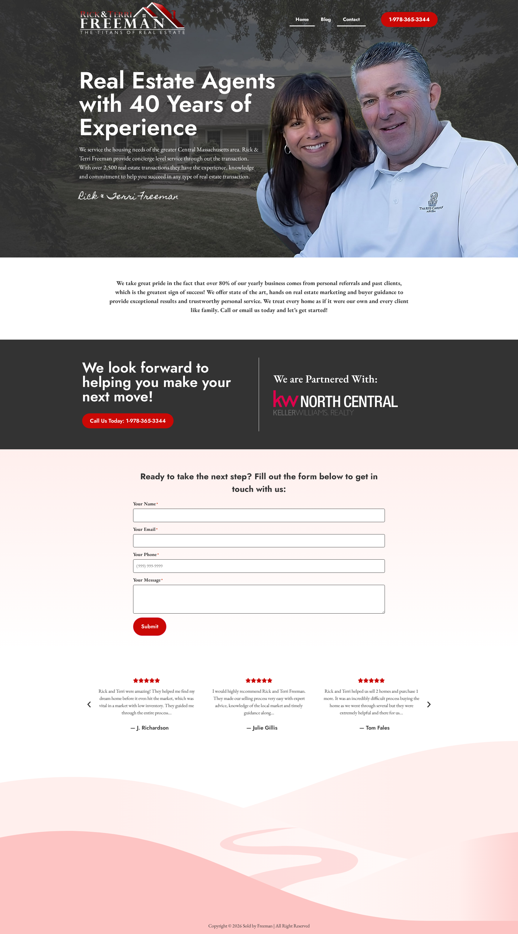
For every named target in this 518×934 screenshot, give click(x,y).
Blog (326, 19)
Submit (149, 626)
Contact (351, 19)
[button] (89, 704)
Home (302, 19)
